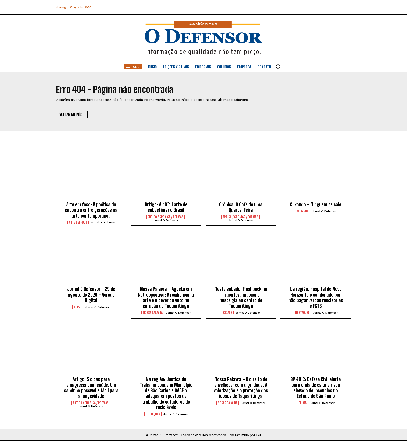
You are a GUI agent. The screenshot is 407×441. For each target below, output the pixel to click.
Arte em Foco (78, 222)
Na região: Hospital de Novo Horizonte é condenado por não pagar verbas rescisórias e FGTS (316, 297)
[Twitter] (328, 7)
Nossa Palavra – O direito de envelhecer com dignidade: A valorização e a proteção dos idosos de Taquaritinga (241, 387)
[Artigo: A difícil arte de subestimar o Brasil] (166, 176)
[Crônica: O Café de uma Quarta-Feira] (241, 176)
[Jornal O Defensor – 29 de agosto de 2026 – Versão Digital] (91, 261)
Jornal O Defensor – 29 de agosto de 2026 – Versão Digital (91, 294)
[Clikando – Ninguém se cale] (315, 176)
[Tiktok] (347, 7)
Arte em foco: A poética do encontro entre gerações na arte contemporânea (91, 210)
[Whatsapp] (318, 7)
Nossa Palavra (153, 312)
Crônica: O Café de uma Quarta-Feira (240, 207)
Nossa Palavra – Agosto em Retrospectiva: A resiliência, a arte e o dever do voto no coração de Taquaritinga (166, 297)
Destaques (302, 312)
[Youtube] (337, 7)
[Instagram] (309, 7)
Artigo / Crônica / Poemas (165, 217)
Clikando (302, 211)
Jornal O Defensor (103, 222)
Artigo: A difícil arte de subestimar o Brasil (166, 207)
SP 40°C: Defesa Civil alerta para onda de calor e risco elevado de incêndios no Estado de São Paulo (315, 387)
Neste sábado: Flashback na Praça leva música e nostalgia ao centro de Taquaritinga (241, 297)
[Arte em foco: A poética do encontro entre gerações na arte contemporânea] (91, 176)
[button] (278, 66)
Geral (78, 307)
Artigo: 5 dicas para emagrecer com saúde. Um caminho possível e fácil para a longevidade (91, 387)
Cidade (227, 312)
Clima (302, 403)
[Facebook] (299, 7)
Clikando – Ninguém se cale (315, 204)
